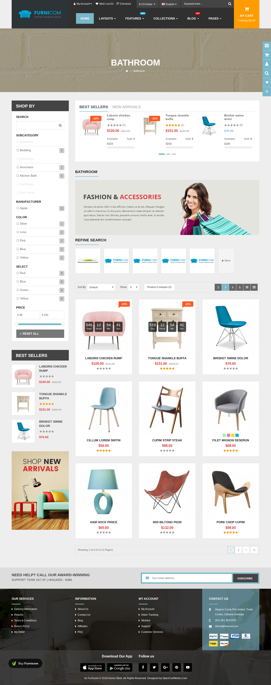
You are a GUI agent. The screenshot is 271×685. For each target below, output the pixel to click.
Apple (24, 208)
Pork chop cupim (231, 522)
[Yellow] (232, 435)
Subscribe (245, 578)
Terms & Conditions (25, 620)
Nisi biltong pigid (167, 522)
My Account (147, 609)
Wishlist (145, 620)
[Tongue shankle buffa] (23, 403)
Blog (80, 620)
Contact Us (84, 614)
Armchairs (26, 167)
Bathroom (139, 71)
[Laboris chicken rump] (23, 375)
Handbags (27, 158)
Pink (23, 240)
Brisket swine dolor (230, 358)
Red (22, 273)
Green (24, 290)
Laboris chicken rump (103, 358)
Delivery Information (25, 609)
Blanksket (26, 141)
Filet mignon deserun (230, 440)
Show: (123, 287)
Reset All (30, 333)
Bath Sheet (27, 192)
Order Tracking (149, 614)
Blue (23, 249)
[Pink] (228, 435)
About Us (83, 609)
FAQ (80, 631)
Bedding (25, 150)
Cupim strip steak (167, 440)
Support (145, 626)
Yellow (24, 257)
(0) (124, 125)
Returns (18, 614)
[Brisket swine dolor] (23, 430)
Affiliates (82, 626)
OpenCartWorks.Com (175, 678)
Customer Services (152, 631)
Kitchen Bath (28, 175)
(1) (182, 125)
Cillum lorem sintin (103, 440)
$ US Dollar (146, 4)
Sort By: (81, 287)
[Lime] (224, 435)
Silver (23, 223)
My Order (19, 631)
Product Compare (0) (159, 287)
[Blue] (237, 435)
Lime (23, 232)
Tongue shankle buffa (167, 358)
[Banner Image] (40, 490)
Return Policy (22, 626)
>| (254, 549)
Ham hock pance (103, 522)
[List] (246, 287)
